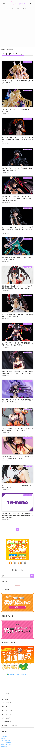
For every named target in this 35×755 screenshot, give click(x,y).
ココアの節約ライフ (6, 742)
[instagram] (16, 570)
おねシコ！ (4, 738)
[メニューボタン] (3, 3)
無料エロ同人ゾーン (6, 744)
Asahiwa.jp (4, 736)
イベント (5, 699)
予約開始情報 (7, 722)
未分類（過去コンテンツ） (10, 725)
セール (5, 707)
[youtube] (19, 570)
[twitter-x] (13, 570)
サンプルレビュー (8, 703)
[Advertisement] (17, 29)
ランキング (6, 718)
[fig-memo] (17, 3)
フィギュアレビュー (9, 714)
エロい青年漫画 (5, 740)
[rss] (22, 570)
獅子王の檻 (4, 746)
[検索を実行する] (32, 576)
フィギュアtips (7, 710)
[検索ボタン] (31, 3)
